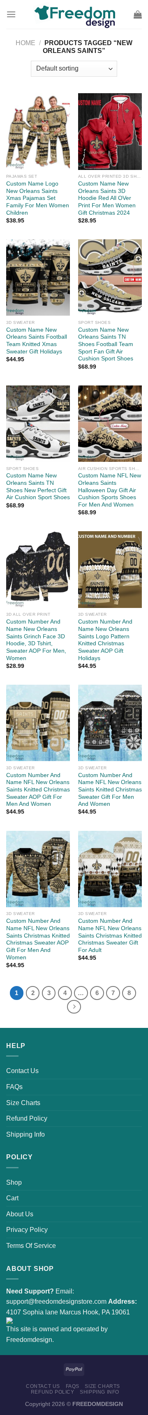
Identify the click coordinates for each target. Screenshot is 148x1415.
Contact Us (22, 1070)
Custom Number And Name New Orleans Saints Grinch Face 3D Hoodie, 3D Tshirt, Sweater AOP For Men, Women (36, 640)
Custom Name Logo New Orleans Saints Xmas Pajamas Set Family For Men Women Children (37, 198)
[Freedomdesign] (74, 14)
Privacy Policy (27, 1229)
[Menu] (11, 14)
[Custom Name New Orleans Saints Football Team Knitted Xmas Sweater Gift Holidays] (38, 277)
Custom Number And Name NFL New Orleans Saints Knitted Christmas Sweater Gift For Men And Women (110, 789)
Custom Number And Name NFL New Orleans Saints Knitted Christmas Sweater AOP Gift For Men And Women (38, 789)
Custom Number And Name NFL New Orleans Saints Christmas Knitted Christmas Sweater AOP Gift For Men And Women (38, 939)
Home (25, 42)
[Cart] (138, 14)
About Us (19, 1214)
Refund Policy (26, 1118)
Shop (14, 1182)
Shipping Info (25, 1134)
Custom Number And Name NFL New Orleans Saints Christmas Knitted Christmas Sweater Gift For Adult (110, 935)
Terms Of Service (31, 1245)
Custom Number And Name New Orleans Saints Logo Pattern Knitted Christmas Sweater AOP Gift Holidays (105, 640)
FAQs (14, 1086)
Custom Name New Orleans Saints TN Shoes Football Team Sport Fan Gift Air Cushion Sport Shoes (105, 344)
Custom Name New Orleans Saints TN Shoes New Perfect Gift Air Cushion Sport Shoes (38, 486)
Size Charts (23, 1102)
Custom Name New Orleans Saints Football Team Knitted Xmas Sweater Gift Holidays (36, 341)
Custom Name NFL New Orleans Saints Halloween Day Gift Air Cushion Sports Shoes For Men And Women (109, 490)
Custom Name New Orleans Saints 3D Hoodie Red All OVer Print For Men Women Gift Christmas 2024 (107, 198)
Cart (12, 1198)
